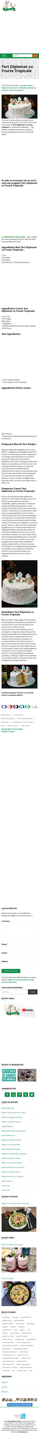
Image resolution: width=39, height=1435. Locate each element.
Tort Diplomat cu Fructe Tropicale (22, 722)
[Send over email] (27, 706)
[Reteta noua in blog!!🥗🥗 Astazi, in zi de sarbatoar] (10, 1399)
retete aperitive (31, 1339)
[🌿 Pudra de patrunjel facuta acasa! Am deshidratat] (17, 1399)
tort (13, 1370)
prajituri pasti (19, 1339)
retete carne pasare (8, 1342)
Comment (6, 921)
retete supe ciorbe (8, 1364)
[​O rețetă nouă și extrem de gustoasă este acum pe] (28, 1399)
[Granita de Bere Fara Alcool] (19, 1259)
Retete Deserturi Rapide (11, 1149)
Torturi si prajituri (16, 90)
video (30, 1370)
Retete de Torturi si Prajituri (12, 1176)
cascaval (5, 1327)
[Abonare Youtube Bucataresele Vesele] (19, 1010)
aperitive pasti (6, 1320)
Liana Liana (28, 85)
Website (5, 961)
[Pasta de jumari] (19, 1293)
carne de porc (20, 1323)
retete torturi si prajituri (24, 718)
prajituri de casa (7, 1339)
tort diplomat (5, 722)
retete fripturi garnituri (9, 1352)
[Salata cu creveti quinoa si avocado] (19, 1219)
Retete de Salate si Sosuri (11, 1140)
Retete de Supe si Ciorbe (11, 1158)
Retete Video (7, 1181)
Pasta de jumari (8, 1278)
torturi (3, 726)
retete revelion (18, 715)
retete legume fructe (8, 1355)
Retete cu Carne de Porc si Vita (14, 1113)
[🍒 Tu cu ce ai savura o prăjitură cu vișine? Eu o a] (21, 1399)
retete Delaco (6, 1349)
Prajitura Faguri (8, 731)
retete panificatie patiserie (10, 1358)
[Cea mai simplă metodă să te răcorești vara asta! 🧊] (14, 1399)
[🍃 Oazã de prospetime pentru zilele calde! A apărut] (7, 1399)
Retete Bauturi (7, 1126)
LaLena (4, 1387)
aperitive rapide (19, 1320)
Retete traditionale (26, 1367)
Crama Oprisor (6, 1330)
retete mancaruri (23, 1355)
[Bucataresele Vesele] (9, 6)
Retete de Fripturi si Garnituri (13, 1167)
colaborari (21, 1327)
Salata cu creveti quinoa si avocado (15, 1203)
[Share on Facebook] (4, 706)
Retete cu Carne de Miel (11, 1144)
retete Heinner (23, 1352)
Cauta (32, 992)
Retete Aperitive (8, 1108)
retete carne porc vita (23, 1342)
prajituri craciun (6, 715)
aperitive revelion (7, 1323)
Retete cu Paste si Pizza (11, 1172)
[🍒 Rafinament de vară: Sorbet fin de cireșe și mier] (3, 1399)
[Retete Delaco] (19, 1076)
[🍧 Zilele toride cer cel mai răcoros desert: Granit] (35, 1399)
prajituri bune (14, 1333)
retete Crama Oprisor (27, 1345)
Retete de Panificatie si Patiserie (14, 1154)
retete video (6, 1370)
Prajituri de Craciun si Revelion (14, 88)
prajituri (5, 1333)
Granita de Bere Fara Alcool (12, 1244)
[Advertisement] (19, 31)
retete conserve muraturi (10, 1345)
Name (5, 944)
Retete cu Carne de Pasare (12, 1163)
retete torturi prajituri (7, 718)
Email (5, 953)
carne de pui (31, 1323)
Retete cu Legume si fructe (12, 1117)
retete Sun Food (22, 1361)
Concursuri (6, 1186)
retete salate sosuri (8, 1361)
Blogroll (5, 1382)
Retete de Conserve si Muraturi (14, 1131)
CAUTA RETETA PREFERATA (12, 987)
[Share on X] (16, 706)
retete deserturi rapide (20, 1349)
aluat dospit (6, 1317)
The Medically (23, 1432)
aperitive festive (26, 1317)
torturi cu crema (13, 726)
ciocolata (13, 1327)
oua (28, 1330)
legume (22, 1330)
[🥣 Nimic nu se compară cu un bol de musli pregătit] (32, 1399)
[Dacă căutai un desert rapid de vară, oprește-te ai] (24, 1399)
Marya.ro (5, 1391)
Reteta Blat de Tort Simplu (12, 729)
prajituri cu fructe (21, 1336)
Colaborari (6, 1190)
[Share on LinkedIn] (21, 706)
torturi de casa (25, 726)
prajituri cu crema (8, 1336)
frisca (15, 1330)
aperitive (15, 1317)
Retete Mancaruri (8, 1135)
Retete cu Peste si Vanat (11, 1122)
